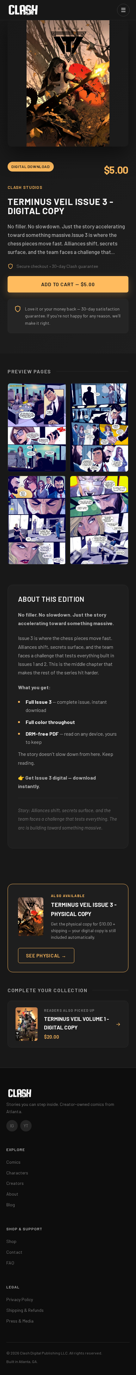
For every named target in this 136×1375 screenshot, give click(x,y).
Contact (14, 1252)
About (12, 1194)
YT (26, 1125)
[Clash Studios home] (23, 10)
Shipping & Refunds (25, 1310)
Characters (17, 1172)
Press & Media (20, 1321)
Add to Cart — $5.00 (68, 284)
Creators (15, 1183)
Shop (11, 1241)
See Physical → (46, 955)
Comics (13, 1162)
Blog (10, 1204)
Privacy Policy (19, 1299)
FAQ (10, 1262)
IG (12, 1125)
